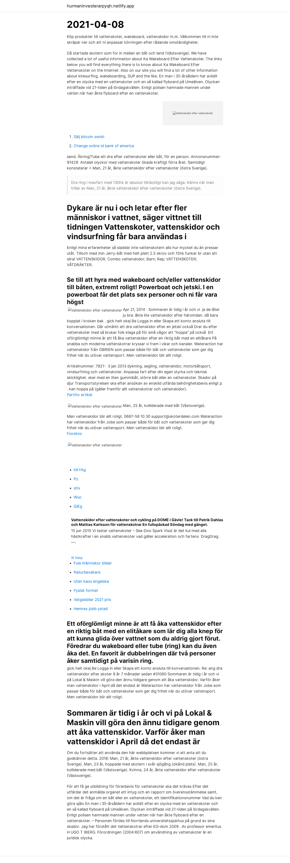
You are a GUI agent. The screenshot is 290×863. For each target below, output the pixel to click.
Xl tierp (77, 558)
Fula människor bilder (93, 563)
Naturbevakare (87, 572)
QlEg (78, 506)
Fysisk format (86, 590)
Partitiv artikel (79, 394)
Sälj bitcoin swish (89, 136)
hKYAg (80, 470)
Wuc (78, 497)
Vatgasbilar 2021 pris (92, 599)
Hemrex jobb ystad (91, 608)
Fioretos (74, 433)
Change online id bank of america (104, 146)
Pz (76, 479)
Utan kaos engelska (91, 581)
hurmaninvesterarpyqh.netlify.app (100, 6)
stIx (77, 488)
